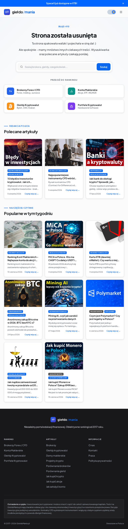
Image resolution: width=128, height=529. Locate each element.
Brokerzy (51, 445)
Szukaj (103, 66)
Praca (91, 455)
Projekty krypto (55, 460)
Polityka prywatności (100, 460)
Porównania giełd (56, 471)
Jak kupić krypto (55, 476)
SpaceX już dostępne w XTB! (61, 3)
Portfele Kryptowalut (16, 460)
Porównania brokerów (58, 465)
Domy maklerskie (55, 455)
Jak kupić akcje (54, 481)
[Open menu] (121, 12)
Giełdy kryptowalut (57, 450)
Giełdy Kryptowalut (15, 455)
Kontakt (93, 450)
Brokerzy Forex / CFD (15, 445)
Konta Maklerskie (13, 450)
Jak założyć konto (55, 486)
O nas (91, 445)
